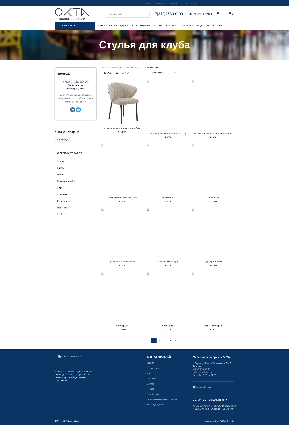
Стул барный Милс (213, 261)
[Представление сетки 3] (141, 73)
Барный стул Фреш (213, 326)
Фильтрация (63, 140)
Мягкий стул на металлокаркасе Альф (167, 133)
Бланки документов (156, 405)
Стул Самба (213, 197)
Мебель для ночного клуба (124, 68)
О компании (153, 368)
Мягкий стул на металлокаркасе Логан (213, 133)
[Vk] (72, 109)
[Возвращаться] (95, 45)
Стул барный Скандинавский (122, 261)
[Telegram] (78, 109)
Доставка (151, 379)
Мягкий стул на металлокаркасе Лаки (122, 128)
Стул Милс (167, 326)
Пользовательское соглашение (162, 400)
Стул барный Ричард (167, 261)
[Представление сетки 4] (145, 73)
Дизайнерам (153, 394)
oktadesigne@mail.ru (221, 3)
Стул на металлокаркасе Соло (122, 197)
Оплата (150, 384)
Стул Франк (122, 326)
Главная (105, 68)
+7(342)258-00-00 (201, 369)
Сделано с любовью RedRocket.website (219, 421)
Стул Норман (167, 197)
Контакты (151, 374)
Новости (151, 389)
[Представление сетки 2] (136, 73)
